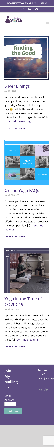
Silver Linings (17, 86)
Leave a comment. (15, 128)
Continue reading (19, 121)
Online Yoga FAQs (21, 190)
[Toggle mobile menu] (48, 22)
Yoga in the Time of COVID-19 (23, 301)
